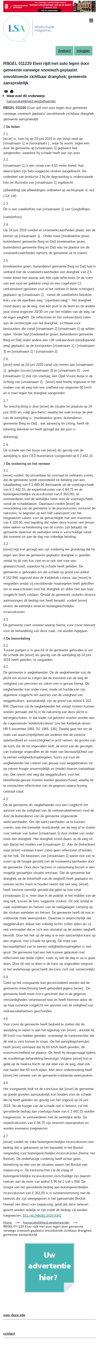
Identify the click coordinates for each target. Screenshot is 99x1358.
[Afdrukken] (11, 91)
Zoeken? (64, 50)
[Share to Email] (6, 91)
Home (7, 1222)
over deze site (14, 1315)
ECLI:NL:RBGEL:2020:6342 (42, 1215)
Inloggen (83, 50)
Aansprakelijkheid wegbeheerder (31, 101)
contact (9, 1333)
